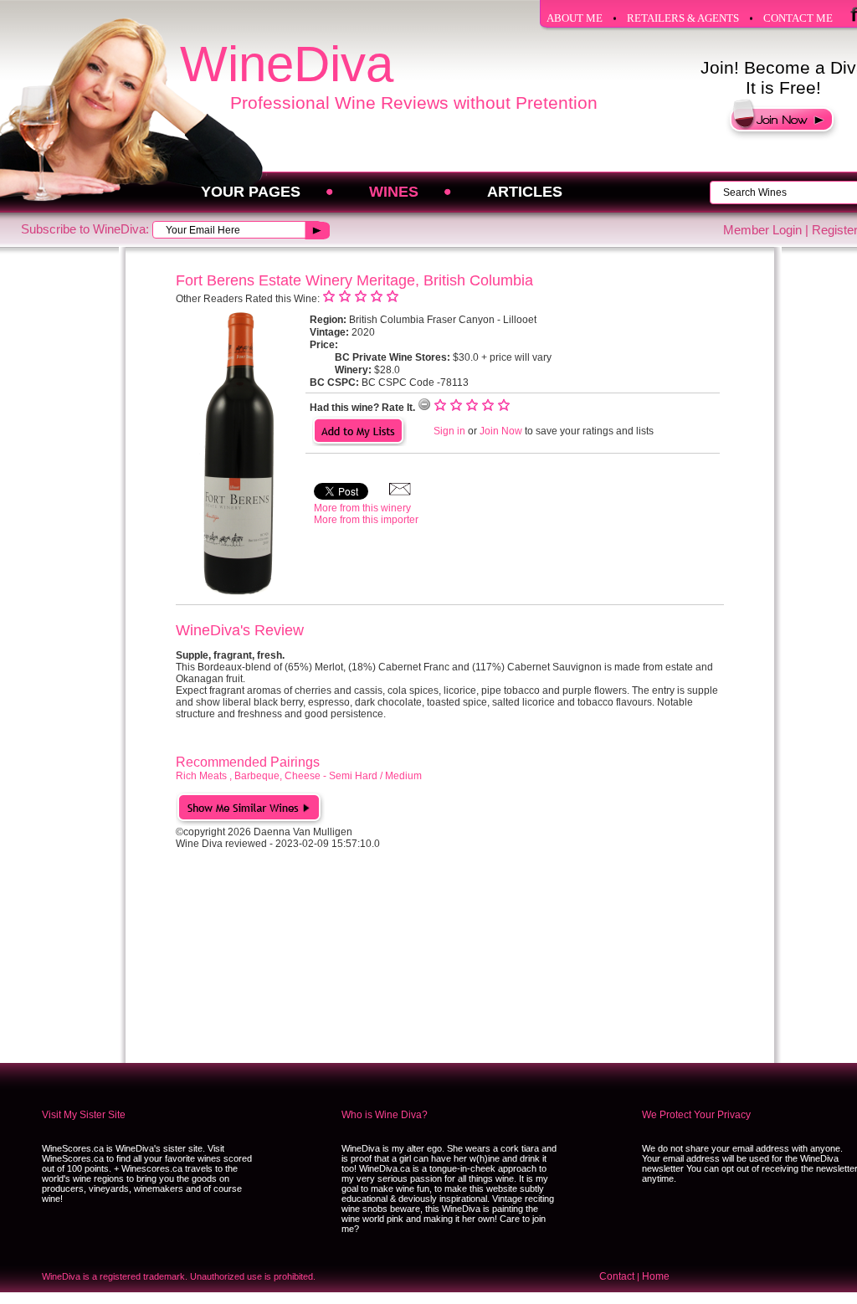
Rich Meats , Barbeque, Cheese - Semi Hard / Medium (299, 776)
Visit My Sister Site (84, 1115)
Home (656, 1276)
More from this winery (362, 508)
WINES (393, 191)
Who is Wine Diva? (384, 1115)
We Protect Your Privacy (696, 1115)
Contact (616, 1276)
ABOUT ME (575, 18)
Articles (524, 191)
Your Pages (250, 191)
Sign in (449, 431)
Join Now (501, 431)
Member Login (762, 230)
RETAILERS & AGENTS (683, 18)
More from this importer (366, 520)
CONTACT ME (798, 18)
